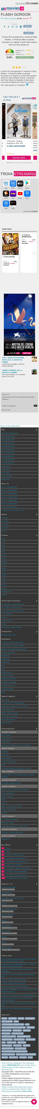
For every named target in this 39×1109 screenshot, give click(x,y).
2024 (15, 433)
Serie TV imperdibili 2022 (9, 497)
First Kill (3, 904)
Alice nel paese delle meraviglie (26, 1054)
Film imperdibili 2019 (7, 456)
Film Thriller (5, 521)
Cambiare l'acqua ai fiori (9, 679)
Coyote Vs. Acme (6, 738)
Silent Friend (5, 755)
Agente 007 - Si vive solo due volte (12, 898)
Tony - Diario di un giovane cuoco (11, 607)
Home (4, 1063)
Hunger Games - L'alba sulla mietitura (13, 646)
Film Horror (4, 524)
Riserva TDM (26, 1089)
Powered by (27, 211)
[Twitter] (8, 26)
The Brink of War (6, 723)
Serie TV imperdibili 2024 (9, 490)
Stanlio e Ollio (5, 931)
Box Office (31, 1065)
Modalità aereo (6, 926)
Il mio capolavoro (16, 146)
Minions (4, 1018)
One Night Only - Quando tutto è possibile (18, 868)
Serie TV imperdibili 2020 (9, 503)
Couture (3, 624)
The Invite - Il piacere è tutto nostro (12, 642)
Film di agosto (5, 473)
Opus (27, 1024)
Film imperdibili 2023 (7, 443)
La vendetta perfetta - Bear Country (12, 611)
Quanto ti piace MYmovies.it (10, 426)
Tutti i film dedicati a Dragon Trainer (13, 1024)
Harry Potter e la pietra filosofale (11, 627)
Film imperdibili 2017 (7, 463)
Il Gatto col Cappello (7, 675)
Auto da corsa (30, 1039)
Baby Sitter (26, 1030)
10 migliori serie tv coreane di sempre (13, 510)
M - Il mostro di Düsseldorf (9, 819)
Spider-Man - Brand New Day (14, 855)
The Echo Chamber (7, 796)
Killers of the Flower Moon (9, 909)
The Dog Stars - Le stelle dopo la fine (12, 604)
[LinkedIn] (12, 26)
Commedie (4, 518)
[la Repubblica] (27, 4)
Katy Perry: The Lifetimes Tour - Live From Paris (16, 745)
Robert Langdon (7, 1045)
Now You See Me (7, 1021)
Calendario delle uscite (8, 635)
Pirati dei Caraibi (7, 1039)
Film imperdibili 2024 (7, 440)
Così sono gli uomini (7, 709)
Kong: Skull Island (7, 893)
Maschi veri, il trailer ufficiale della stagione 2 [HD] (16, 1008)
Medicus (4, 936)
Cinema (10, 1063)
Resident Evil (5, 655)
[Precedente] (4, 253)
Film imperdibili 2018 (7, 459)
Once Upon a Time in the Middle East (12, 703)
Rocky (30, 1057)
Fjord (3, 669)
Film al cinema (5, 469)
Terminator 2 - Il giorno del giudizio (16, 871)
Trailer (16, 1067)
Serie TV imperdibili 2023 (9, 493)
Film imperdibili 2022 (7, 446)
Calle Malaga (5, 659)
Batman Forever (6, 947)
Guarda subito (19, 158)
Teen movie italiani (7, 1048)
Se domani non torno (7, 685)
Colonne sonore (25, 1067)
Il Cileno (4, 617)
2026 (7, 433)
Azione (3, 531)
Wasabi (3, 942)
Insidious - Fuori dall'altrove (13, 865)
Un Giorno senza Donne (8, 809)
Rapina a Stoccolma (7, 915)
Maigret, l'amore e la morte (9, 713)
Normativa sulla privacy (23, 1087)
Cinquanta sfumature (23, 1036)
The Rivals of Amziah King (9, 716)
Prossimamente (7, 1067)
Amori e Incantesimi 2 (8, 793)
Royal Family (6, 1033)
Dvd (21, 1065)
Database (17, 1063)
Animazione (5, 528)
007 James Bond (19, 1039)
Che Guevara (14, 1057)
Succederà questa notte (8, 682)
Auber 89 (4, 813)
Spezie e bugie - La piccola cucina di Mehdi (14, 790)
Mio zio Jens (5, 699)
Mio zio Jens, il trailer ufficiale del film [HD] (14, 986)
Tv (25, 1065)
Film (23, 1063)
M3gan (16, 1021)
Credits (4, 1087)
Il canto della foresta (7, 689)
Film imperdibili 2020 (7, 453)
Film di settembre (6, 476)
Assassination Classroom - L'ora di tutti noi (14, 706)
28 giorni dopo (30, 1018)
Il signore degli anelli (8, 1054)
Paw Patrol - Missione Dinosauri (11, 783)
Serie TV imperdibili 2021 (9, 500)
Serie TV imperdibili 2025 (9, 487)
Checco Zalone (6, 1030)
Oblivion (4, 920)
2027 (3, 433)
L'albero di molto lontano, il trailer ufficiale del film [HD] (18, 995)
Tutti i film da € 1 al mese (11, 98)
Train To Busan (6, 735)
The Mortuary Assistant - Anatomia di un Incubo (15, 768)
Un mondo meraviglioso (8, 761)
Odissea (7, 851)
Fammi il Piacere (6, 758)
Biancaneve (30, 1027)
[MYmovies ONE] (29, 98)
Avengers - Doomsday (8, 652)
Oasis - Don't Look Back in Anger (11, 806)
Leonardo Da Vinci (17, 1033)
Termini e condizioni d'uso (11, 1089)
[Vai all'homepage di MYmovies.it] (12, 10)
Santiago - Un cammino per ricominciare (13, 649)
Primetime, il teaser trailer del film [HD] (13, 983)
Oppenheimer (17, 1030)
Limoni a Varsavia (6, 614)
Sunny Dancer (5, 742)
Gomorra (21, 1018)
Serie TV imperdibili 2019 (9, 507)
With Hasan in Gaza (7, 823)
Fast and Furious (20, 1048)
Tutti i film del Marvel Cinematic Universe (14, 1051)
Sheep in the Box (6, 620)
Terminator (23, 1057)
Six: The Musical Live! (8, 719)
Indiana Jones (11, 1042)
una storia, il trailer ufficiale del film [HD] (13, 980)
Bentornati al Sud (6, 672)
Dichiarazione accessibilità (11, 1091)
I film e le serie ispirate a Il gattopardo (13, 1027)
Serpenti (4, 803)
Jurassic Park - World (8, 1036)
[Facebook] (4, 26)
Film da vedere (6, 466)
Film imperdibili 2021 (7, 449)
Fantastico (13, 18)
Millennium (26, 1045)
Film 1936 (4, 18)
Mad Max (4, 1057)
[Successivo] (34, 253)
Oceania (7, 848)
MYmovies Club (7, 1069)
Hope (3, 665)
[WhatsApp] (16, 26)
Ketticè (3, 765)
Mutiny (3, 799)
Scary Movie (12, 1018)
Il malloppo (4, 752)
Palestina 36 (5, 662)
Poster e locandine (9, 406)
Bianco (3, 692)
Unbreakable (21, 1042)
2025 (11, 433)
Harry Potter (17, 1045)
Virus (3, 1042)
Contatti (11, 1087)
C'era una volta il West (8, 887)
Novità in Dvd (5, 479)
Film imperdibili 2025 (7, 436)
